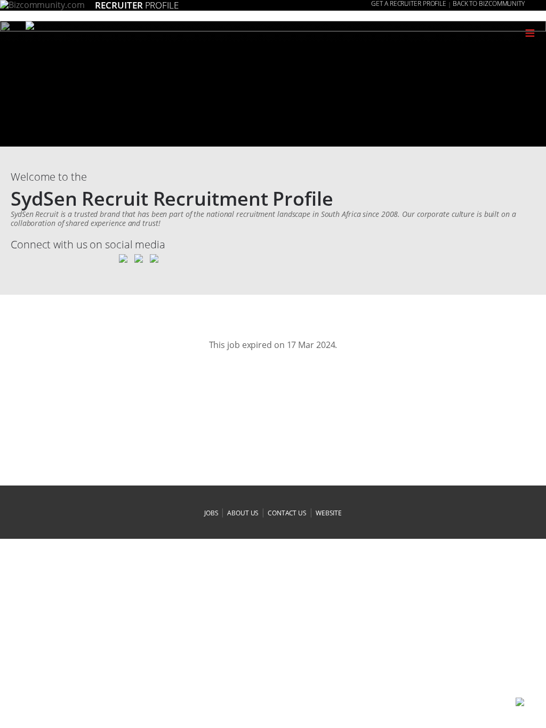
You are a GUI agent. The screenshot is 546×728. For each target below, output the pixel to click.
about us (243, 512)
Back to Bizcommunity (489, 3)
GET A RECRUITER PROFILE (408, 3)
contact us (287, 512)
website (329, 512)
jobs (211, 512)
